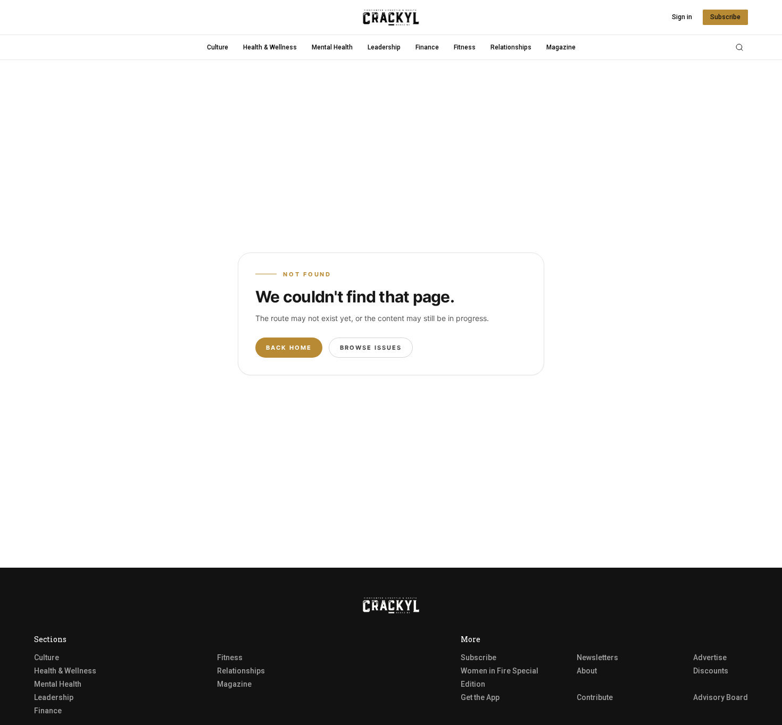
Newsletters (597, 657)
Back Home (289, 347)
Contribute (595, 697)
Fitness (465, 47)
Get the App (480, 697)
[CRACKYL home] (390, 18)
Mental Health (332, 47)
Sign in (682, 17)
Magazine (561, 47)
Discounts (710, 671)
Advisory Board (720, 697)
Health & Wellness (270, 47)
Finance (427, 47)
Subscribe (725, 17)
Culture (217, 47)
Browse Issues (371, 347)
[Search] (739, 47)
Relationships (510, 47)
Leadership (384, 47)
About (587, 671)
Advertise (710, 657)
